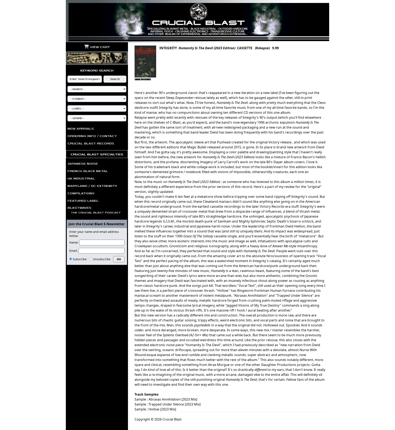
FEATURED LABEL (83, 200)
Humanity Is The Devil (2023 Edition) (207, 48)
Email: (73, 251)
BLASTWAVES (94, 209)
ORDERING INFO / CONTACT (92, 135)
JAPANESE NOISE (82, 163)
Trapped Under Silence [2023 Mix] (175, 404)
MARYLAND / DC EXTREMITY (92, 185)
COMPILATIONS (80, 193)
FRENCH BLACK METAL (87, 170)
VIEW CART (99, 46)
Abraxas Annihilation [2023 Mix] (173, 399)
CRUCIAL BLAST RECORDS (90, 143)
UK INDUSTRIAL (81, 178)
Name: (73, 242)
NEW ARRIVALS (80, 128)
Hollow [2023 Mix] (162, 409)
